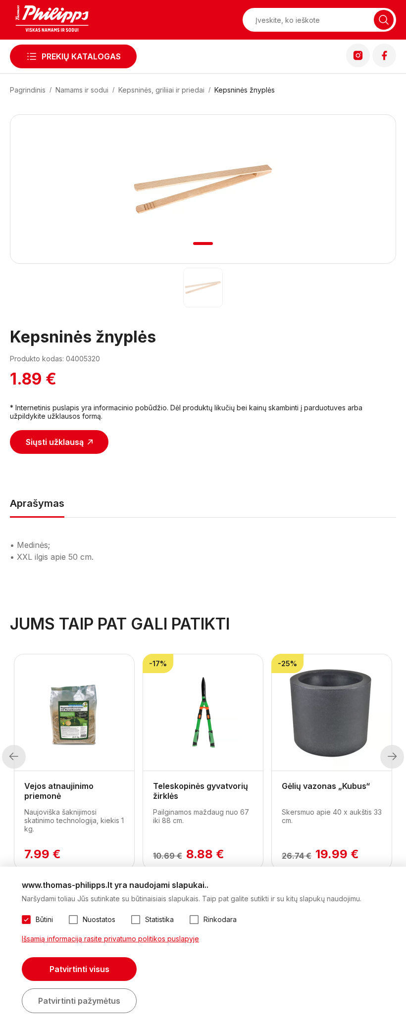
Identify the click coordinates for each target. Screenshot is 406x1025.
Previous (14, 757)
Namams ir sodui (81, 90)
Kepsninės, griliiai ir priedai (161, 90)
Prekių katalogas (81, 56)
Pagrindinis (28, 90)
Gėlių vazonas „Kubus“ (326, 786)
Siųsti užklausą (55, 442)
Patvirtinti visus (79, 969)
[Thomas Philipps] (52, 20)
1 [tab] (203, 243)
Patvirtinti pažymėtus (79, 1001)
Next (392, 757)
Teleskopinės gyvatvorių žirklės (200, 791)
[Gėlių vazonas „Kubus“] (332, 712)
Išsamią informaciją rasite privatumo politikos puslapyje (110, 938)
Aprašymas (37, 503)
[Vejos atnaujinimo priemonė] (74, 712)
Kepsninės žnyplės (244, 90)
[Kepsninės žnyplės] (203, 287)
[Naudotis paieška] (384, 20)
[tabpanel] (203, 189)
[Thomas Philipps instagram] (358, 64)
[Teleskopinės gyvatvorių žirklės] (203, 712)
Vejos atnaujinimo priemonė (59, 791)
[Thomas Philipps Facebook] (384, 64)
